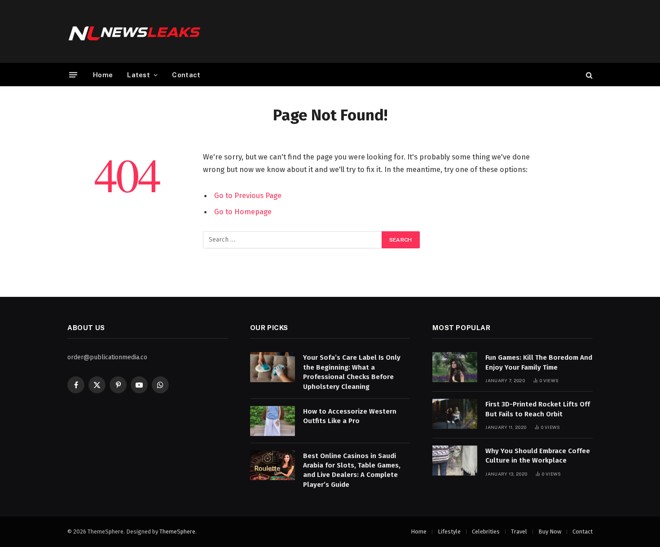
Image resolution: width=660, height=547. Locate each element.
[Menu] (73, 75)
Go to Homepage (243, 211)
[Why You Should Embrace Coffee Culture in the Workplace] (454, 461)
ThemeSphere (177, 531)
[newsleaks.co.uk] (134, 31)
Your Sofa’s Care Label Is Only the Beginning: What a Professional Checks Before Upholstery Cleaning (351, 371)
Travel (519, 531)
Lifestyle (449, 531)
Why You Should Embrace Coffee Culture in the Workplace (537, 455)
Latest (138, 75)
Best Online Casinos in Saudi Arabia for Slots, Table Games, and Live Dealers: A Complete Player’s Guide (351, 470)
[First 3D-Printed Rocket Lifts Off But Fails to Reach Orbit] (454, 414)
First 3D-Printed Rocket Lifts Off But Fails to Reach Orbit (537, 409)
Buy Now (549, 531)
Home (103, 75)
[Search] (588, 75)
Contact (186, 75)
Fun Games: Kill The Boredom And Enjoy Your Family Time (538, 362)
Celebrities (486, 531)
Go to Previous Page (248, 195)
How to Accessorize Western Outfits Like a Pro (349, 416)
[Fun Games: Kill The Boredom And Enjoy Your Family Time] (454, 367)
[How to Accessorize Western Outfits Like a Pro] (272, 421)
